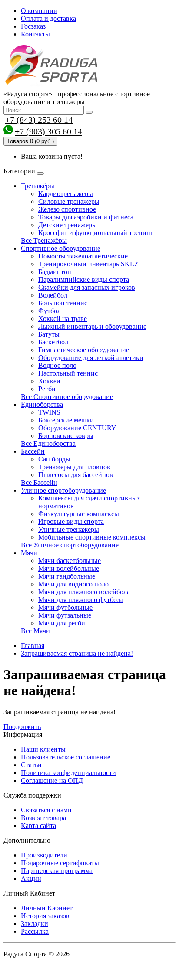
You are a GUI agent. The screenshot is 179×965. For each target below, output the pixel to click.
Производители (44, 855)
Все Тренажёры (44, 240)
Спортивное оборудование (60, 248)
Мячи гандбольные (66, 576)
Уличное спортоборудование (63, 490)
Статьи (31, 765)
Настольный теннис (68, 373)
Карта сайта (38, 825)
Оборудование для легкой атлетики (90, 357)
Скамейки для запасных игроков (86, 287)
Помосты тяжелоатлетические (83, 256)
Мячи (29, 552)
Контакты (35, 34)
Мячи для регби (61, 623)
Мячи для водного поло (73, 584)
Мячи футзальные (64, 615)
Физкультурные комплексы (78, 513)
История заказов (45, 915)
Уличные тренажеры (68, 529)
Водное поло (57, 365)
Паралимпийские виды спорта (83, 279)
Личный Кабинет (47, 908)
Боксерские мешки (66, 420)
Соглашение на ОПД (52, 780)
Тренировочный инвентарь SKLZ (88, 264)
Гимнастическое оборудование (83, 349)
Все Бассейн (39, 482)
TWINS (49, 412)
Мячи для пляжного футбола (80, 599)
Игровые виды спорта (71, 521)
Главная (32, 645)
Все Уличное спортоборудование (70, 545)
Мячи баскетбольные (69, 560)
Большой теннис (62, 303)
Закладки (34, 923)
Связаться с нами (46, 810)
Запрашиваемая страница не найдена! (77, 653)
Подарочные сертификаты (60, 863)
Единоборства (42, 404)
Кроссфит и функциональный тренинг (95, 232)
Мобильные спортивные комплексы (92, 537)
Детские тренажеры (67, 225)
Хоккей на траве (62, 318)
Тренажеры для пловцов (74, 467)
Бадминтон (54, 271)
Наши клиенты (43, 749)
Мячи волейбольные (68, 568)
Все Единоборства (48, 443)
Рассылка (35, 931)
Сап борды (54, 459)
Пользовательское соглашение (65, 757)
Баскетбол (53, 342)
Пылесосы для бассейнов (75, 474)
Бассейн (33, 451)
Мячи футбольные (65, 607)
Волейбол (52, 295)
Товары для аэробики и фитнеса (85, 217)
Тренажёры (37, 186)
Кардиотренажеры (65, 193)
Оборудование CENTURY (77, 428)
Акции (31, 878)
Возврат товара (43, 817)
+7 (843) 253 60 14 (39, 119)
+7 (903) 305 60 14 (48, 131)
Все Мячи (35, 631)
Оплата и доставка (48, 18)
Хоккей (49, 381)
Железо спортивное (67, 209)
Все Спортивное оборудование (67, 396)
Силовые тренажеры (68, 201)
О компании (39, 10)
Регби (47, 389)
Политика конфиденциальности (68, 772)
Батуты (49, 334)
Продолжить (22, 726)
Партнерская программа (57, 870)
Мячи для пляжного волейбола (84, 591)
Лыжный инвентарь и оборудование (92, 326)
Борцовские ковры (65, 435)
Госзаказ (33, 26)
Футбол (49, 310)
